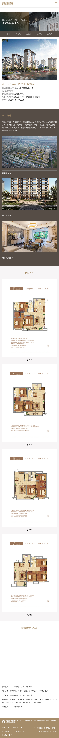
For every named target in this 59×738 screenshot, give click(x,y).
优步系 (39, 34)
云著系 (28, 34)
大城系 (49, 34)
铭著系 (18, 34)
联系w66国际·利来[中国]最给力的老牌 (36, 720)
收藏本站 (18, 720)
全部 (8, 34)
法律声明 (54, 720)
